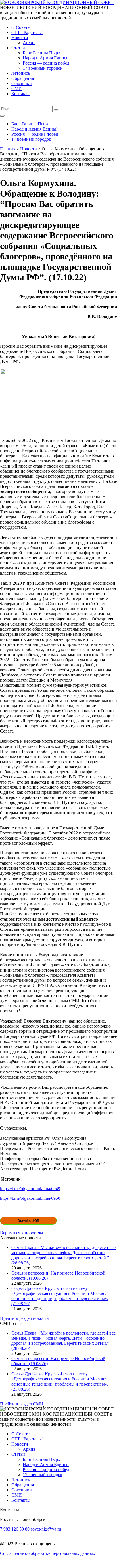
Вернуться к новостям (21, 1232)
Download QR (28, 1221)
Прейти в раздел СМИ (21, 1403)
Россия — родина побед (46, 63)
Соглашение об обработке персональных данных (47, 1553)
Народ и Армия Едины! (46, 58)
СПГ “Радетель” (27, 32)
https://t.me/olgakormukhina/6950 (30, 1198)
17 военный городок (42, 68)
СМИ (16, 88)
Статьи (18, 47)
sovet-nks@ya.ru (46, 1529)
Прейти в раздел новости (24, 1318)
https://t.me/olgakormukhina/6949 (30, 1188)
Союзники (21, 83)
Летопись (20, 73)
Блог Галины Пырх (41, 52)
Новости (19, 37)
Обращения (22, 78)
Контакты (20, 93)
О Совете (20, 27)
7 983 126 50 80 (15, 1529)
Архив (29, 42)
